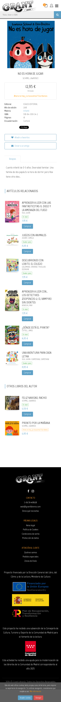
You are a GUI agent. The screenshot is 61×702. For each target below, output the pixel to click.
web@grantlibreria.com (30, 506)
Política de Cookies (30, 529)
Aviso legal (30, 525)
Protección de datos (30, 538)
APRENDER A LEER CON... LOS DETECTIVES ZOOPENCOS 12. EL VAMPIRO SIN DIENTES (37, 297)
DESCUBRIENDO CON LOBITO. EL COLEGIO (33, 262)
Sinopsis (12, 159)
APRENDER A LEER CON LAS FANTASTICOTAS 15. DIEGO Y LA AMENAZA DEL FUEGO (36, 206)
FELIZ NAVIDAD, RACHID (34, 398)
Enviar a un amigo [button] (21, 145)
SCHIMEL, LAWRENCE (30, 78)
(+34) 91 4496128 (30, 502)
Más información (35, 691)
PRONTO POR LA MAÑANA (36, 423)
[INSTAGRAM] (32, 491)
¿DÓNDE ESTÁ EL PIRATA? (35, 327)
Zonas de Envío (30, 560)
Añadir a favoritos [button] (21, 137)
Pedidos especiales (30, 556)
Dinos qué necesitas (30, 510)
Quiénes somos (30, 552)
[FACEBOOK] (28, 491)
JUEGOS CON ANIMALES (34, 235)
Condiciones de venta (30, 533)
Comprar (27, 226)
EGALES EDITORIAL (30, 104)
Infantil (26, 111)
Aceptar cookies (25, 698)
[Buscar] (57, 14)
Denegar (38, 698)
